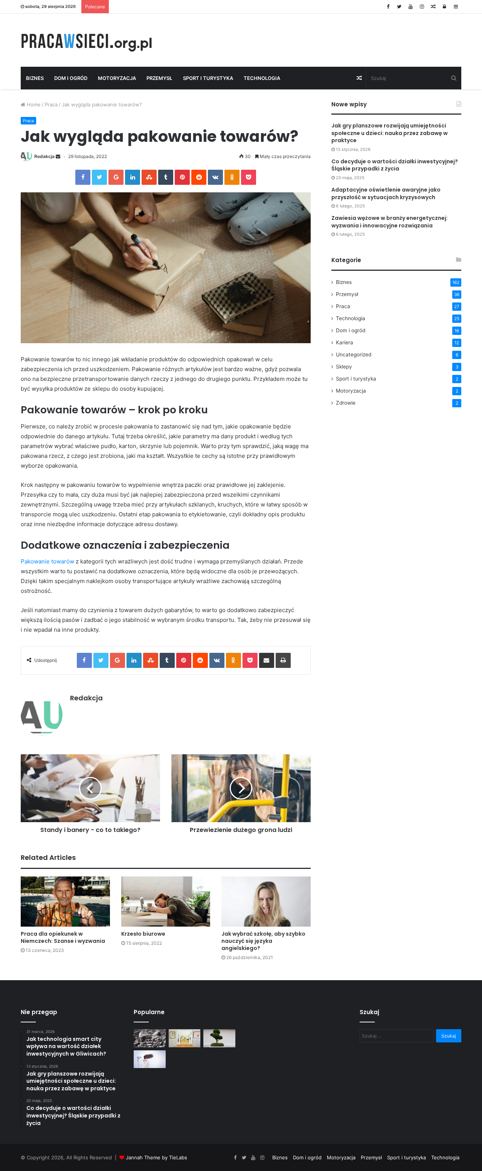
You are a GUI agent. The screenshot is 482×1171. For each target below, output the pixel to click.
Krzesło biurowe (143, 934)
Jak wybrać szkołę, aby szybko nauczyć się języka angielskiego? (263, 941)
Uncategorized (353, 354)
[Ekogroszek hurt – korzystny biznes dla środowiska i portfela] (150, 1038)
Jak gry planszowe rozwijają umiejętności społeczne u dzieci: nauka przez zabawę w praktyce (389, 133)
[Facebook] (388, 6)
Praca (51, 104)
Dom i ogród (70, 78)
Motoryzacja (117, 78)
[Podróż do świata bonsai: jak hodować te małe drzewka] (219, 1038)
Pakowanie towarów (47, 561)
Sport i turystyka (208, 78)
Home (33, 104)
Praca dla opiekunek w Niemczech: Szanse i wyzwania (63, 937)
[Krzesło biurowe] (165, 901)
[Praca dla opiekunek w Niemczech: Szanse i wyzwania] (65, 901)
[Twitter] (399, 6)
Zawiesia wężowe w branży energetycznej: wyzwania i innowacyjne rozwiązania (389, 221)
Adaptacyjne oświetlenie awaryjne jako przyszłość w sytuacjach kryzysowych (386, 193)
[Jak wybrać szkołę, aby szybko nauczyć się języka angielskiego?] (266, 901)
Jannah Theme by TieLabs (156, 1157)
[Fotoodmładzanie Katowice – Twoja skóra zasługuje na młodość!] (150, 1059)
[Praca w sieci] (90, 40)
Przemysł (159, 78)
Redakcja (44, 156)
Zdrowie (345, 403)
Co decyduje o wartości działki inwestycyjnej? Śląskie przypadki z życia (394, 165)
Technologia (262, 78)
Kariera (344, 342)
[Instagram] (421, 6)
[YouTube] (410, 6)
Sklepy (344, 367)
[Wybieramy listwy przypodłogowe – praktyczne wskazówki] (185, 1038)
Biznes (35, 78)
